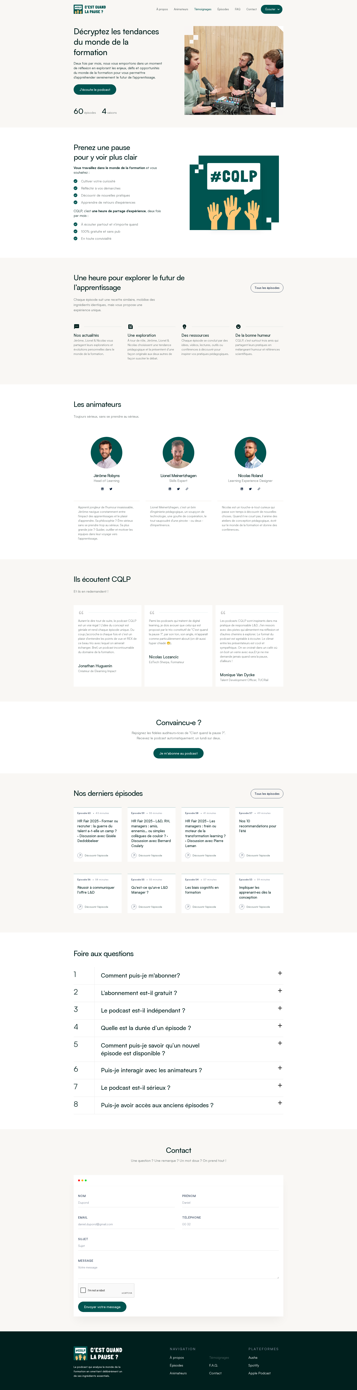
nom (82, 1196)
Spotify (253, 1365)
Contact (251, 9)
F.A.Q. (213, 1365)
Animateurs (181, 9)
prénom (189, 1196)
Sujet (83, 1239)
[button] (271, 9)
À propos (162, 9)
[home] (90, 9)
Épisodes (223, 9)
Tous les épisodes (267, 288)
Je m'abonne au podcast (178, 753)
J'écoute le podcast (95, 89)
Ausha (252, 1357)
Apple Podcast (259, 1373)
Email (83, 1217)
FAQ (237, 9)
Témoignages (202, 9)
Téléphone (191, 1217)
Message (85, 1261)
